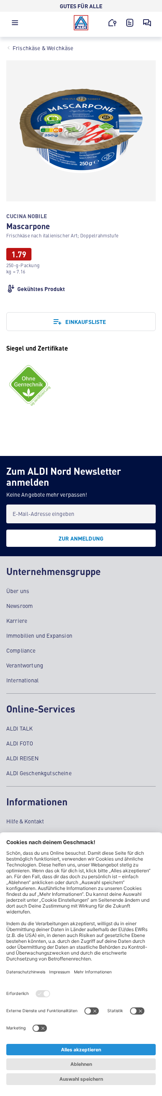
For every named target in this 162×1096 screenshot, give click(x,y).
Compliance (21, 650)
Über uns (17, 591)
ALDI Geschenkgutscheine (39, 773)
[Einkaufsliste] (129, 22)
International (22, 680)
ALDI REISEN (22, 758)
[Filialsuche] (112, 22)
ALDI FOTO (19, 743)
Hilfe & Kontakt (25, 821)
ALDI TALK (19, 728)
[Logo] (81, 23)
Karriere (16, 620)
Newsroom (19, 605)
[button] (15, 24)
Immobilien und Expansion (39, 635)
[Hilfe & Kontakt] (147, 22)
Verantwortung (24, 665)
